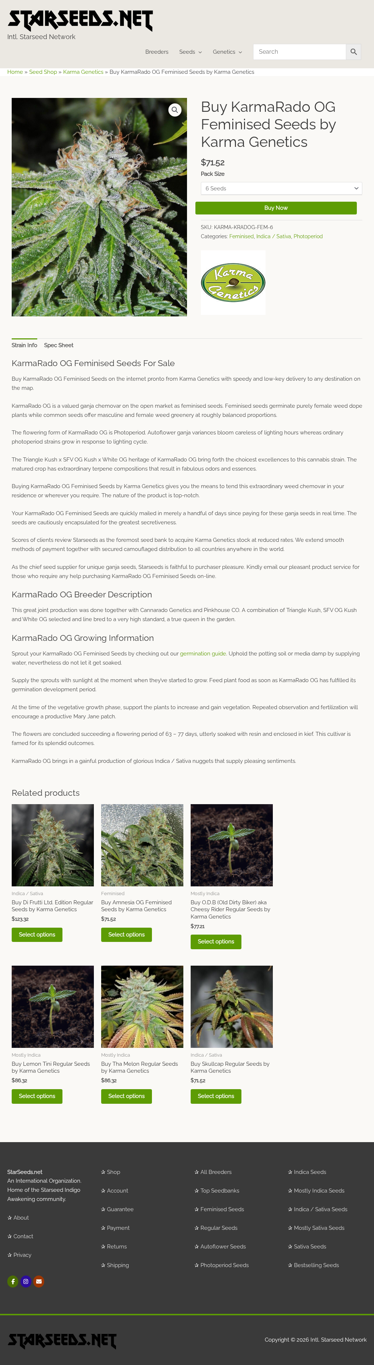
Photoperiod (308, 236)
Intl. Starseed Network (41, 37)
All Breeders (216, 1172)
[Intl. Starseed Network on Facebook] (12, 1281)
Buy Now (276, 208)
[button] (175, 110)
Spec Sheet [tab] (58, 345)
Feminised (241, 236)
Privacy (22, 1255)
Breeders (156, 52)
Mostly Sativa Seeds (319, 1228)
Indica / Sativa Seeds (320, 1209)
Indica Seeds (310, 1172)
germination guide (203, 653)
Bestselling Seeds (316, 1265)
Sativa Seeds (310, 1246)
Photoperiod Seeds (225, 1265)
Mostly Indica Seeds (319, 1190)
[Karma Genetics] (233, 282)
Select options (37, 934)
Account (117, 1190)
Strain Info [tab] (24, 345)
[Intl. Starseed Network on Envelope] (38, 1281)
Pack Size (213, 174)
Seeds (187, 52)
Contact (23, 1236)
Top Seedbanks (220, 1190)
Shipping (118, 1265)
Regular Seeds (219, 1228)
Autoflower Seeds (223, 1246)
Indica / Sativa (273, 236)
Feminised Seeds (222, 1209)
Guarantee (120, 1209)
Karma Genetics (83, 72)
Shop (113, 1172)
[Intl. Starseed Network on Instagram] (25, 1281)
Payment (118, 1228)
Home (15, 72)
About (21, 1217)
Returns (117, 1246)
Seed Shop (43, 72)
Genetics (224, 52)
